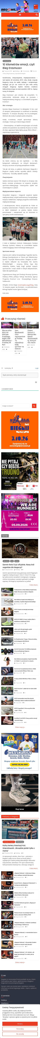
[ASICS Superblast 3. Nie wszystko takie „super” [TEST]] (7, 707)
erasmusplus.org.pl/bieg (25, 285)
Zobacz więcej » (20, 727)
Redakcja (17, 71)
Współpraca (4, 1003)
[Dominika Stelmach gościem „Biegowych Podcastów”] (7, 902)
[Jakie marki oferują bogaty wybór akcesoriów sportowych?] (7, 628)
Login (37, 368)
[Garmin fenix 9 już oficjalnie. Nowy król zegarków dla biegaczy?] (20, 540)
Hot (12, 561)
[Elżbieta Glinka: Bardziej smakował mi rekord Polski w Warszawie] (7, 892)
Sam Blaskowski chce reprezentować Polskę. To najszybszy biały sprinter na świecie (20, 339)
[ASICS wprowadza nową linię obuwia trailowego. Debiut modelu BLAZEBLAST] (7, 697)
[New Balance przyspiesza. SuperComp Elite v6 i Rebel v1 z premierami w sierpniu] (7, 658)
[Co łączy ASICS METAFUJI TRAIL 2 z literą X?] (7, 678)
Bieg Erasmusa (10, 73)
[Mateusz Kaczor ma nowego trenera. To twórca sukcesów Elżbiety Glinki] (7, 912)
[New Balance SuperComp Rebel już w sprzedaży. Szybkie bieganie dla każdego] (7, 599)
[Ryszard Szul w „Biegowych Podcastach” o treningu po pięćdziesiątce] (7, 882)
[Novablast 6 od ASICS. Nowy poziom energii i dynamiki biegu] (7, 717)
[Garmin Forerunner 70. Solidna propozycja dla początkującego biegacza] (7, 648)
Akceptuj (20, 1024)
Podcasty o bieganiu (10, 816)
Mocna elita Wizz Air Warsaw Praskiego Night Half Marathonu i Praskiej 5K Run (7, 337)
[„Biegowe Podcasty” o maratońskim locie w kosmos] (7, 931)
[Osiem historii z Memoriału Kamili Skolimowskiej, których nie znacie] (33, 323)
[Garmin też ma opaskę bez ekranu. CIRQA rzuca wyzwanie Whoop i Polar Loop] (7, 668)
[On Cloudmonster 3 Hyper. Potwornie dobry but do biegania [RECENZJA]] (7, 638)
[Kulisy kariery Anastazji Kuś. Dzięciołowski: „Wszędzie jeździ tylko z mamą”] (20, 821)
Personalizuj (20, 1029)
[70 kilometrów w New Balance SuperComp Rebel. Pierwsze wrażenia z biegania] (7, 589)
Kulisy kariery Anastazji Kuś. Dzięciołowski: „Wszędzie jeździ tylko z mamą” (19, 848)
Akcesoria (6, 561)
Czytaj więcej (33, 585)
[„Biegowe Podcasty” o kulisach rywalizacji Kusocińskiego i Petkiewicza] (7, 922)
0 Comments (25, 71)
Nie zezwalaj (20, 1034)
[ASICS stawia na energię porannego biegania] (7, 608)
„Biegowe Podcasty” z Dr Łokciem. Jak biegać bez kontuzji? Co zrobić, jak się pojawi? (24, 954)
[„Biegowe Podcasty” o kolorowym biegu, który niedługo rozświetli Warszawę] (7, 872)
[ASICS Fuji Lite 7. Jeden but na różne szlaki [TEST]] (7, 688)
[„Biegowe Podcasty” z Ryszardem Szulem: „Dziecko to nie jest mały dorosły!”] (7, 941)
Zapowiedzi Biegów (20, 73)
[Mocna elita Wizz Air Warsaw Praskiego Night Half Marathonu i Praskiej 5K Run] (7, 323)
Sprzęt (5, 536)
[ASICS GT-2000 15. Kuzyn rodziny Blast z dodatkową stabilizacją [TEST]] (7, 618)
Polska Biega (7, 61)
